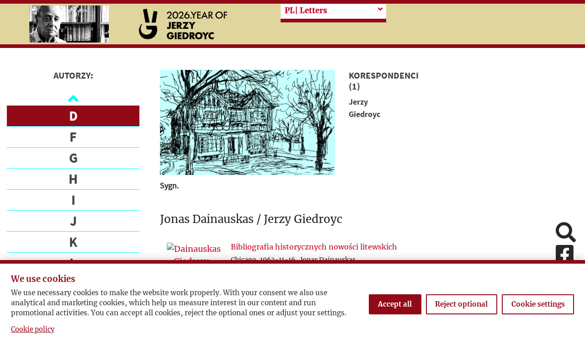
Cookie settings (538, 304)
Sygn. (169, 185)
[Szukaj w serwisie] (566, 233)
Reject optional (461, 304)
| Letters (306, 11)
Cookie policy (32, 329)
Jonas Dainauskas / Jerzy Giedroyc (251, 219)
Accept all (395, 304)
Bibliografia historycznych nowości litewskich (314, 246)
